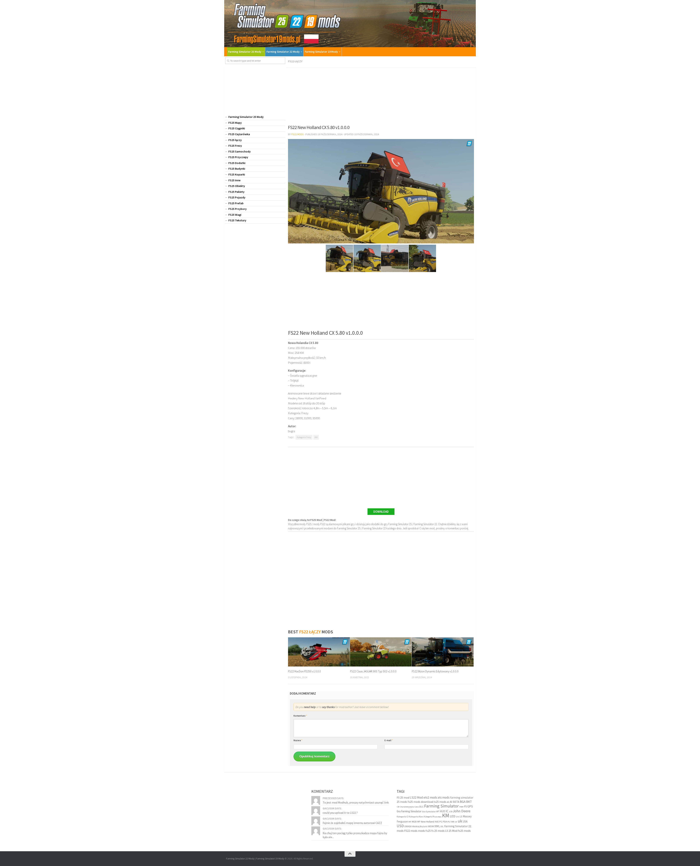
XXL (442, 826)
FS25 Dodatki (236, 163)
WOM (431, 826)
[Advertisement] (381, 94)
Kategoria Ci (402, 816)
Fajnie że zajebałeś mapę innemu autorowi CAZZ (352, 823)
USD (400, 825)
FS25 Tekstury (237, 220)
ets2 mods (430, 797)
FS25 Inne (234, 180)
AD (448, 802)
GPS (470, 806)
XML (437, 826)
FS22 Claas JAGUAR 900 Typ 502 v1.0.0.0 (373, 671)
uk (460, 821)
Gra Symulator (429, 811)
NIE (437, 821)
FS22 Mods (297, 134)
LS (461, 816)
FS (465, 806)
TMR (452, 821)
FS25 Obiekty (236, 186)
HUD (442, 811)
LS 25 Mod (451, 830)
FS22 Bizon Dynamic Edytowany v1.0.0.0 (435, 671)
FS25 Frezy (235, 145)
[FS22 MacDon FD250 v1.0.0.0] (319, 651)
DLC (421, 806)
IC (447, 811)
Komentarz (300, 715)
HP (437, 811)
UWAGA (408, 826)
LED (452, 816)
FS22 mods (410, 830)
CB (398, 807)
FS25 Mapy (235, 122)
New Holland (427, 821)
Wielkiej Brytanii (419, 826)
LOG (457, 817)
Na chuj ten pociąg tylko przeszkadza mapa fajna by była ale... (355, 835)
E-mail (388, 740)
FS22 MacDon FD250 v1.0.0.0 (304, 671)
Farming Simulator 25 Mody (244, 51)
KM (316, 437)
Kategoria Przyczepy (433, 816)
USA (465, 821)
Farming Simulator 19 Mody (321, 51)
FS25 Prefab (236, 203)
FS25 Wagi (234, 214)
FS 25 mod (403, 797)
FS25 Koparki (236, 174)
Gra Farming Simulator (409, 811)
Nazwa (297, 740)
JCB (450, 811)
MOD (414, 821)
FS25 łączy (235, 140)
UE (456, 822)
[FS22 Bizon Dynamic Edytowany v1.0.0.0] (443, 651)
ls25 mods (440, 802)
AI (451, 802)
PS (449, 821)
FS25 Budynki (236, 168)
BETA (456, 802)
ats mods (444, 797)
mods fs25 (424, 830)
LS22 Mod (416, 797)
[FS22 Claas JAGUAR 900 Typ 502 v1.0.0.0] (381, 651)
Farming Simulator (441, 806)
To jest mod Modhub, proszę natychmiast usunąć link (356, 802)
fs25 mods (464, 830)
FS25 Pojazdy (236, 197)
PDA (445, 821)
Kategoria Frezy (304, 437)
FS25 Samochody (239, 151)
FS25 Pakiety (236, 191)
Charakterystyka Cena (409, 807)
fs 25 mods (438, 830)
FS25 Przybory (237, 209)
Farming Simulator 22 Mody (283, 51)
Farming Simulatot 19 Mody (270, 858)
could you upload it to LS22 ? (340, 812)
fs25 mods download (420, 802)
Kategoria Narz (416, 816)
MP (418, 821)
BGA (463, 801)
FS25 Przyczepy (238, 157)
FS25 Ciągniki (236, 128)
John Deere (461, 811)
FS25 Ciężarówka (239, 134)
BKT (469, 802)
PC (440, 821)
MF (410, 821)
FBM (461, 806)
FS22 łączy (295, 61)
